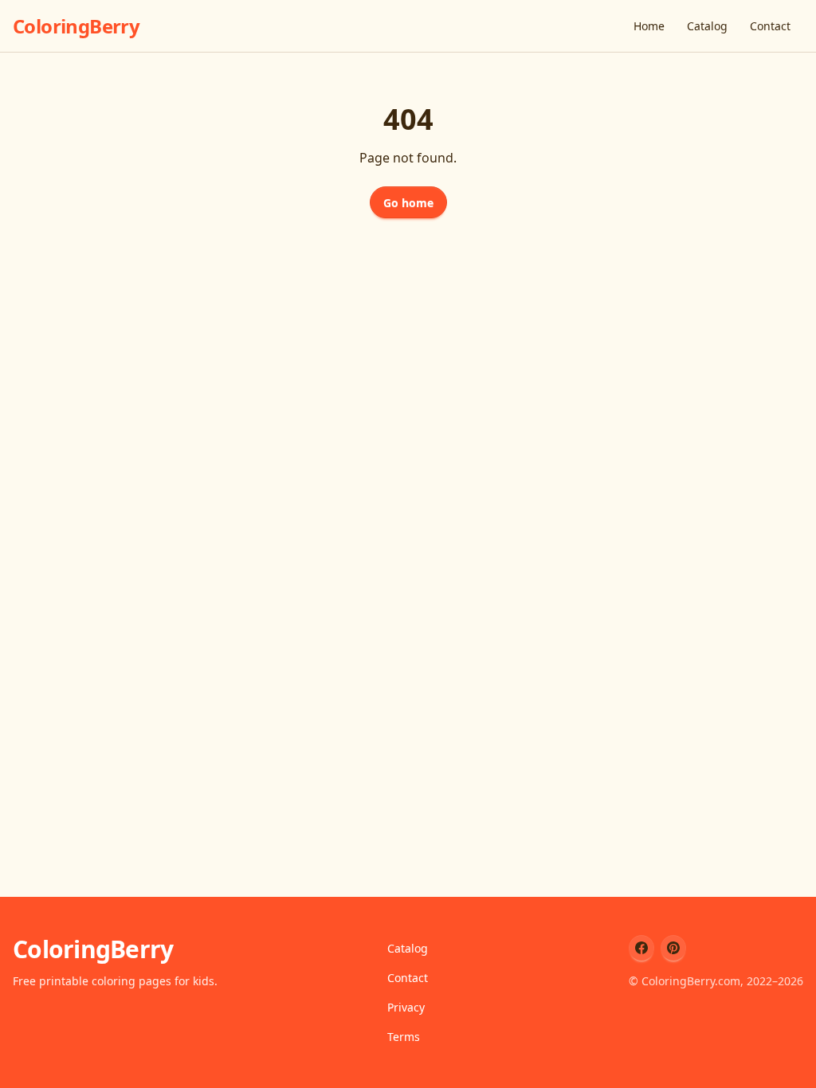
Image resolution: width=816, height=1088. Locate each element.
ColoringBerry (76, 26)
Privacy (406, 1007)
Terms (403, 1036)
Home (649, 25)
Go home (408, 202)
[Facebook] (641, 948)
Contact (770, 25)
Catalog (707, 25)
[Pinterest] (673, 948)
